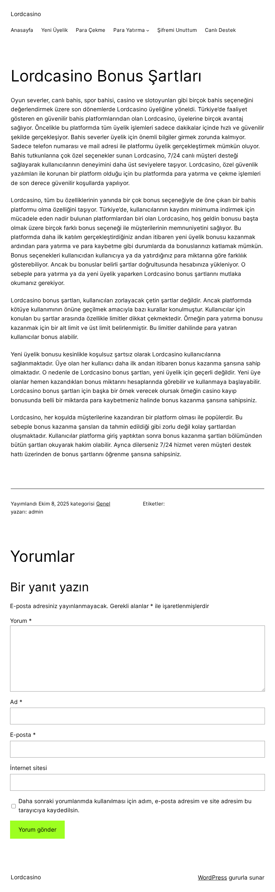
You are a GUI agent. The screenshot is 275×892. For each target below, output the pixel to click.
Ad (16, 701)
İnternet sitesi (28, 767)
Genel (103, 503)
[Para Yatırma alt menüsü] (147, 30)
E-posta (23, 734)
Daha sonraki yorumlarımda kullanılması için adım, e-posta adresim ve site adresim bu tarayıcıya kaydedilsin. (135, 805)
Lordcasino (26, 13)
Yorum (21, 620)
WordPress (212, 877)
